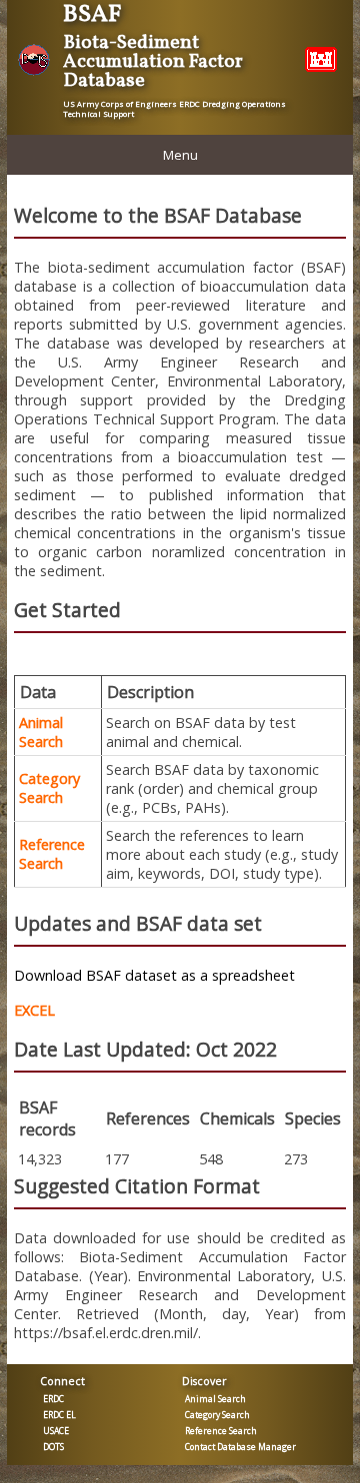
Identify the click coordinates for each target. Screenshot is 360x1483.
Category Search (49, 788)
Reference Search (52, 854)
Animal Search (41, 732)
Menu (180, 155)
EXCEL (34, 1010)
